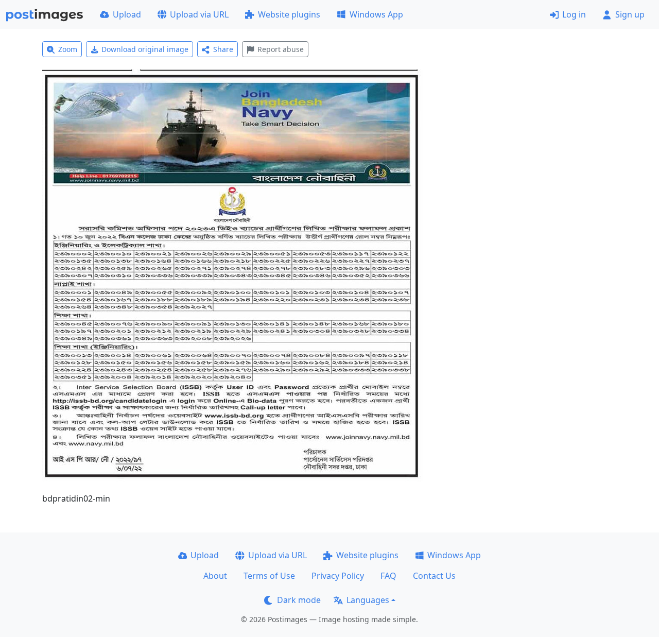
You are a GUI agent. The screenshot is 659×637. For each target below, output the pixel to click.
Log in (574, 14)
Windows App (376, 14)
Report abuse (280, 49)
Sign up (630, 14)
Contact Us (434, 575)
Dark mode (299, 600)
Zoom (67, 49)
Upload (127, 14)
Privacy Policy (337, 575)
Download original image (144, 49)
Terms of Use (269, 575)
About (215, 575)
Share (223, 49)
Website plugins (289, 14)
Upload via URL (199, 14)
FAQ (388, 575)
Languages (367, 600)
